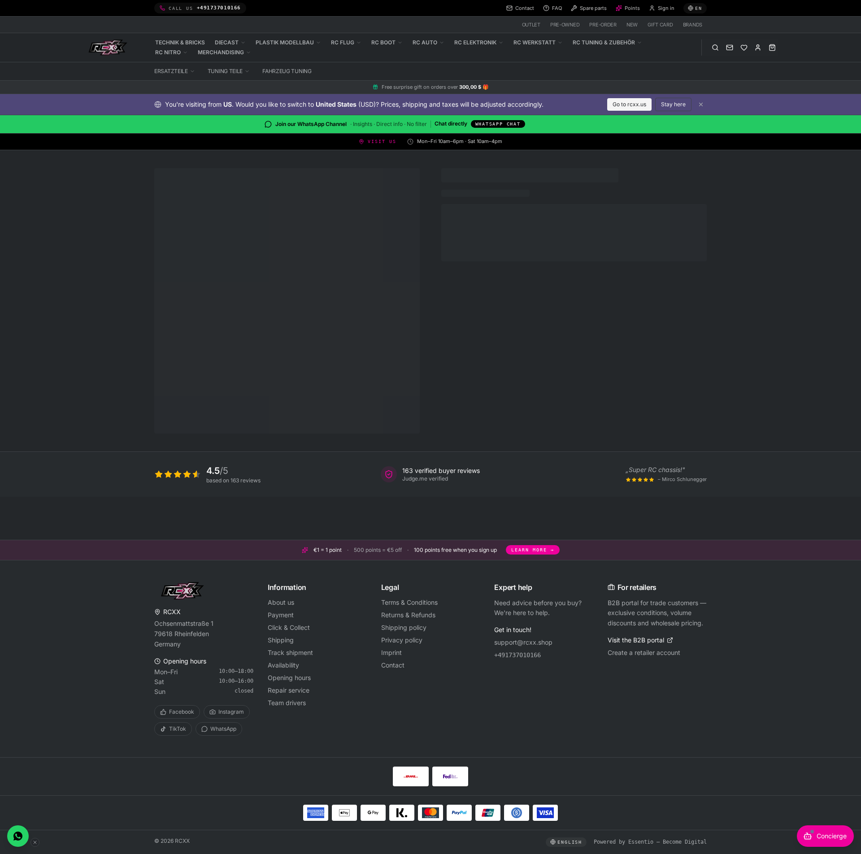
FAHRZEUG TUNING (287, 71)
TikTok (177, 728)
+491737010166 (517, 655)
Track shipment (290, 652)
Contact (392, 665)
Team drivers (287, 703)
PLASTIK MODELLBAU (285, 42)
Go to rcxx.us (629, 104)
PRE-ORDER (603, 25)
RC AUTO (425, 42)
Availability (283, 665)
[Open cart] (772, 47)
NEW (632, 25)
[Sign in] (758, 47)
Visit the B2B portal (636, 640)
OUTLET (531, 25)
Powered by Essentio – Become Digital (650, 842)
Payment (281, 615)
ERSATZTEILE (171, 71)
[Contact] (729, 47)
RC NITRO (168, 52)
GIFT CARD (660, 25)
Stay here (673, 104)
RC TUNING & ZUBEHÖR (604, 42)
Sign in (666, 8)
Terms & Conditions (409, 602)
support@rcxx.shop (523, 642)
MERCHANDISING (221, 52)
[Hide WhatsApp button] (34, 842)
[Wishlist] (744, 47)
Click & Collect (289, 627)
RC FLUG (342, 42)
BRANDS (692, 25)
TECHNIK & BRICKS (180, 42)
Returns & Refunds (408, 615)
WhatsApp (223, 728)
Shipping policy (403, 627)
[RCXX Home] (109, 47)
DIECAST (227, 42)
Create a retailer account (644, 652)
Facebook (181, 711)
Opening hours (289, 677)
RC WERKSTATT (534, 42)
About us (281, 602)
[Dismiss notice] (701, 104)
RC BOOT (383, 42)
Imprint (391, 652)
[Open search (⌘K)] (715, 47)
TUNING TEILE (225, 71)
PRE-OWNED (565, 25)
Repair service (288, 690)
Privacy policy (401, 640)
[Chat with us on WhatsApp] (18, 836)
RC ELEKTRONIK (475, 42)
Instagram (231, 711)
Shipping (281, 640)
